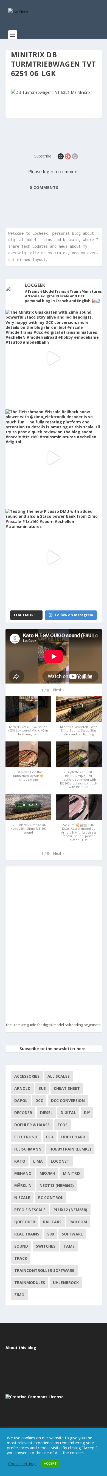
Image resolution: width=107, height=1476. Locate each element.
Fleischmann (27, 1149)
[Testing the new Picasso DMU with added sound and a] (53, 557)
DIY (87, 1112)
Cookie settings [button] (22, 1463)
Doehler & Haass (32, 1124)
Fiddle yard (73, 1136)
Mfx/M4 (47, 1173)
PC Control (50, 1197)
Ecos (62, 1124)
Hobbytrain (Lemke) (70, 1149)
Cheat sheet (67, 1088)
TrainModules (29, 1282)
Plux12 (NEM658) (70, 1209)
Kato (19, 1161)
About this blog (20, 1347)
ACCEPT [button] (50, 1463)
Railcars (52, 1221)
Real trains (26, 1234)
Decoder (23, 1112)
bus (42, 1088)
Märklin (23, 1185)
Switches (45, 1246)
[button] (58, 690)
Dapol (20, 1100)
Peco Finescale (30, 1209)
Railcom (78, 1221)
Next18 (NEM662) (57, 1185)
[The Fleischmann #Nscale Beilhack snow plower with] (53, 457)
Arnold (22, 1088)
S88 (50, 1234)
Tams (69, 1246)
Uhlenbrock (66, 1282)
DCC (39, 1100)
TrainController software (44, 1270)
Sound (21, 1246)
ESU (49, 1136)
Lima (38, 1161)
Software (72, 1234)
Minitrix (71, 1173)
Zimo (19, 1294)
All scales (58, 1076)
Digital (68, 1112)
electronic (26, 1136)
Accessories (27, 1076)
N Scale (22, 1197)
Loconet (60, 1161)
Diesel (46, 1112)
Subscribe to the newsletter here (53, 1048)
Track (20, 1258)
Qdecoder (24, 1221)
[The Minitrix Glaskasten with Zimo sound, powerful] (53, 358)
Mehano (23, 1173)
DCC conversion (68, 1100)
